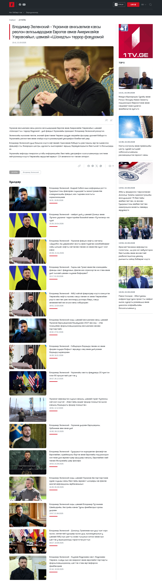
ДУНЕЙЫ (14, 172)
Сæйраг (12, 20)
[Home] (11, 4)
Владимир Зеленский (31, 172)
